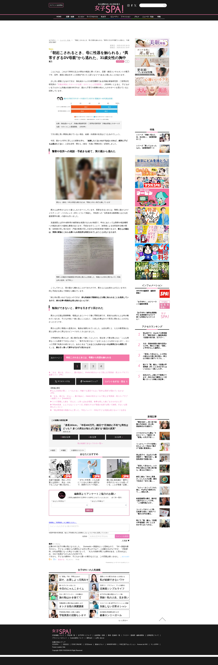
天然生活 (66, 644)
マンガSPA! (155, 644)
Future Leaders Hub (58, 647)
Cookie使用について (76, 638)
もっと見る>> (123, 620)
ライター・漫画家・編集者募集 (133, 635)
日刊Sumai (88, 644)
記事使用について (153, 635)
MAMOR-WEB (111, 644)
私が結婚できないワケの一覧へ (90, 443)
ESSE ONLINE (77, 644)
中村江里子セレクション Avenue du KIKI (133, 644)
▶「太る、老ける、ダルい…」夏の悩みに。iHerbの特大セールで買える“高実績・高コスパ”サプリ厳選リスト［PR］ (89, 373)
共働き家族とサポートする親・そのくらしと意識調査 (80, 84)
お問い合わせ (99, 638)
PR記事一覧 (71, 635)
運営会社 (89, 638)
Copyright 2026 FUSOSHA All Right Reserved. (67, 650)
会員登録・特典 (99, 635)
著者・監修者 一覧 (114, 635)
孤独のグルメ (99, 644)
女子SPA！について (84, 635)
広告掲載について (58, 635)
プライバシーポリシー (59, 638)
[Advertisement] (109, 28)
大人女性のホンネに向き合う (109, 4)
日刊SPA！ (56, 644)
